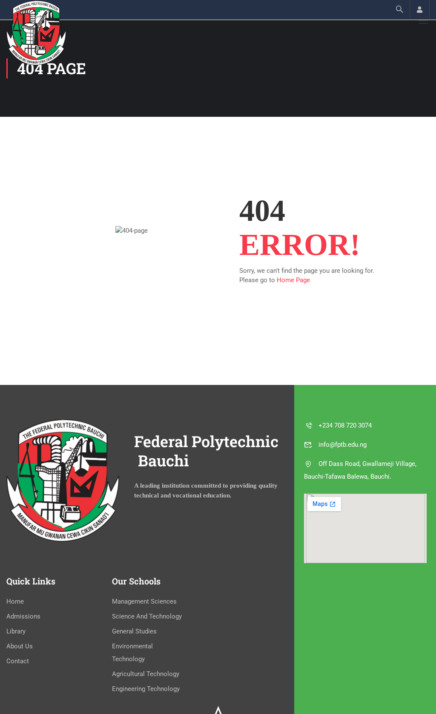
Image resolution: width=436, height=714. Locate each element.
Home (15, 601)
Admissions (23, 616)
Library (16, 631)
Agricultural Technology (145, 674)
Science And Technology (147, 616)
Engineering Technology (146, 689)
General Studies (134, 631)
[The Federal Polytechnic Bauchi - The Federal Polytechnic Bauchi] (36, 32)
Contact (17, 661)
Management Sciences (144, 601)
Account (419, 9)
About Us (19, 646)
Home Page (293, 280)
